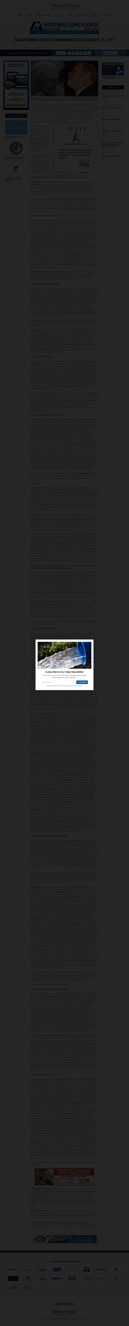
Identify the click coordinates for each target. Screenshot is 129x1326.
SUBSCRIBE (82, 682)
